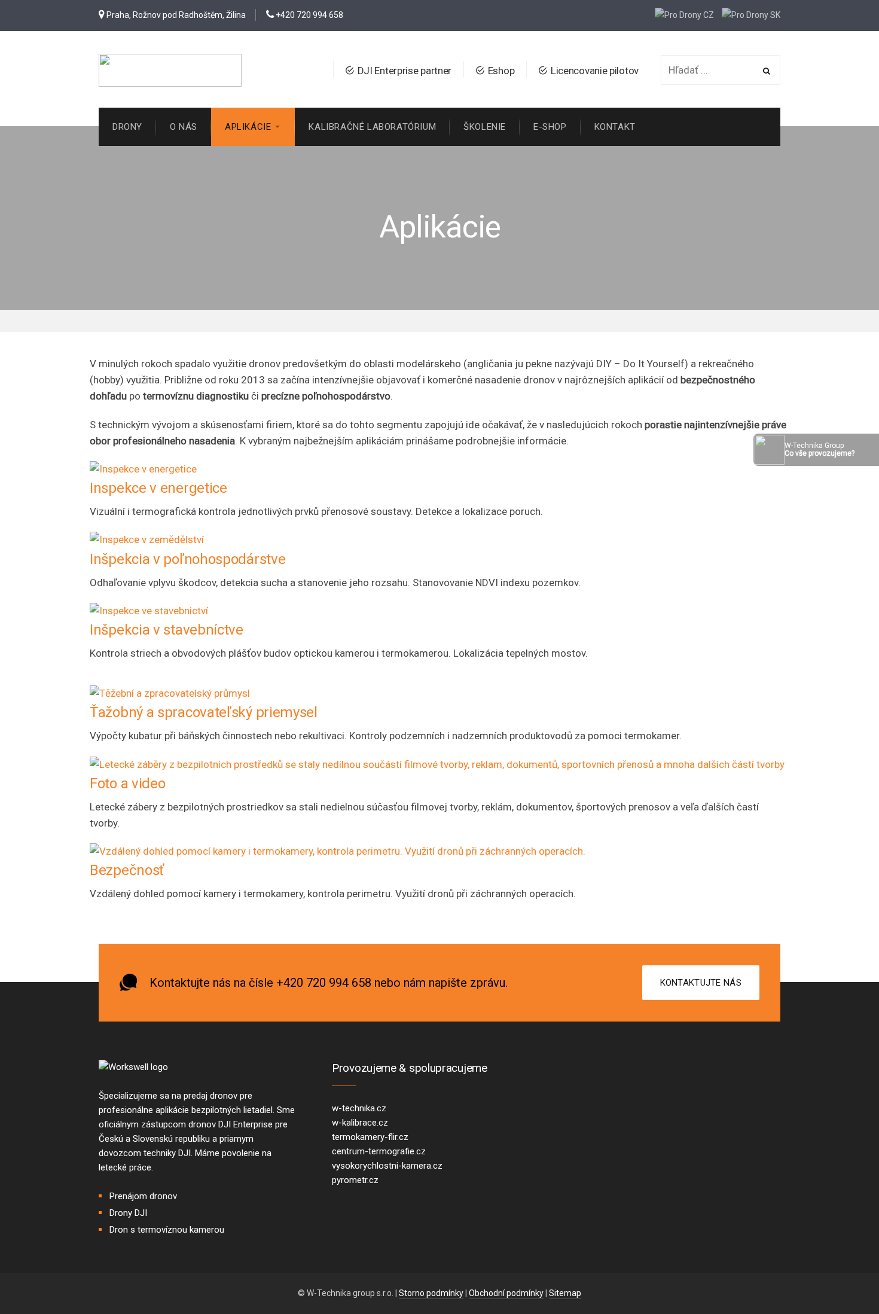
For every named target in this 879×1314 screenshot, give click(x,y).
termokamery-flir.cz (370, 1137)
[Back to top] (840, 1275)
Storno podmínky (431, 1293)
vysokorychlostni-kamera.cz (387, 1165)
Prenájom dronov (143, 1196)
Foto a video (127, 783)
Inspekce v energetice (158, 488)
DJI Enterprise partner (404, 71)
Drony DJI (128, 1213)
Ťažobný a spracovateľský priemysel (204, 712)
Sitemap (565, 1293)
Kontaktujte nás (701, 982)
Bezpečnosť (127, 870)
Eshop (501, 71)
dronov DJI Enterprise (230, 1124)
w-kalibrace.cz (360, 1122)
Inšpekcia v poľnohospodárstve (187, 559)
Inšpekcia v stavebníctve (166, 629)
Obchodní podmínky (506, 1293)
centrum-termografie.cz (379, 1151)
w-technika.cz (359, 1108)
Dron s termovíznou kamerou (166, 1229)
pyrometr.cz (355, 1180)
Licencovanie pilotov (595, 71)
